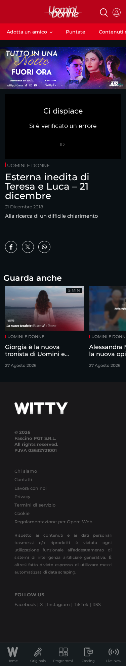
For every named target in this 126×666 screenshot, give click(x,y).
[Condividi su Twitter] (28, 247)
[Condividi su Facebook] (11, 247)
